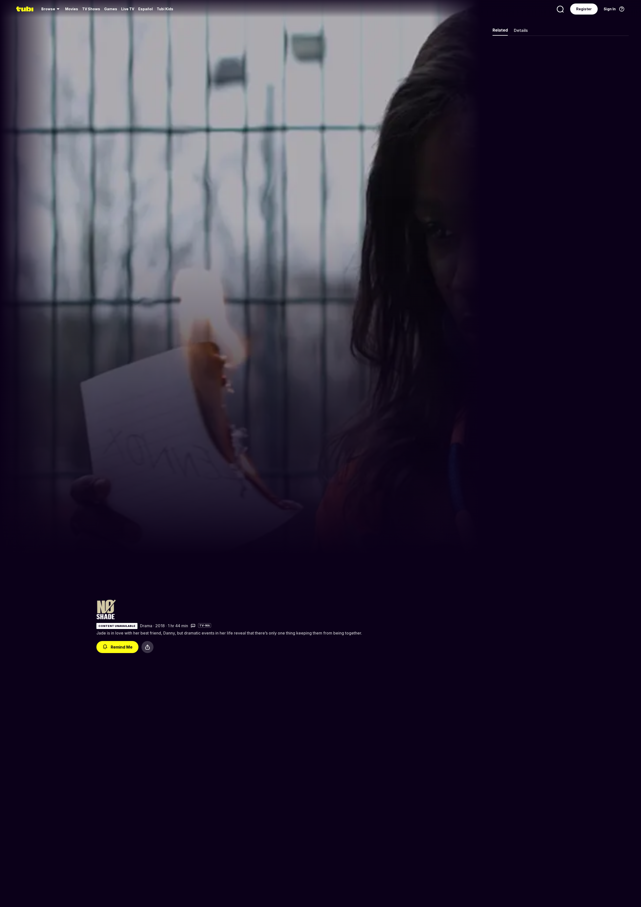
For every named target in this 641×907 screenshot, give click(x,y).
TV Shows (91, 9)
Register (584, 9)
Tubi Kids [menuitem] (165, 9)
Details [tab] (521, 30)
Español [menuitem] (145, 9)
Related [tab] (500, 30)
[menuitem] (51, 9)
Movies (71, 9)
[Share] (147, 647)
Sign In (610, 9)
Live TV (127, 9)
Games (110, 9)
